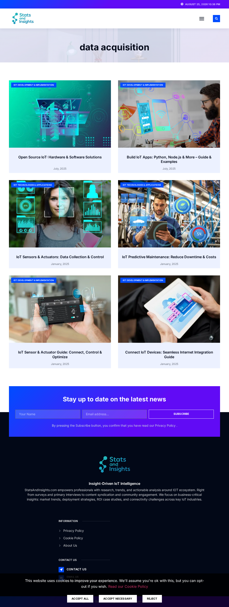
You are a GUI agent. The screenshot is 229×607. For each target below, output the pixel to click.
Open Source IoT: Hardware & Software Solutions (60, 157)
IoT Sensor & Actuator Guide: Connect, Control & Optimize (60, 354)
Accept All (80, 598)
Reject (152, 598)
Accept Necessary (117, 598)
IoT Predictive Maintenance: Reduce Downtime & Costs (169, 257)
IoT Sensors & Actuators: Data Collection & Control (60, 257)
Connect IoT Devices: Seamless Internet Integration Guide (169, 354)
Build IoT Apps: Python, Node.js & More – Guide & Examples (169, 159)
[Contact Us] (61, 569)
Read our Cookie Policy (128, 586)
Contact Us (76, 569)
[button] (202, 19)
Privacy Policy (165, 425)
